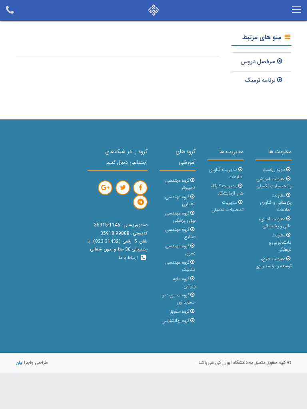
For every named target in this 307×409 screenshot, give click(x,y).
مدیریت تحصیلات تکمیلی (227, 206)
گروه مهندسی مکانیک (180, 266)
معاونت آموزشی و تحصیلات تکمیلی (273, 182)
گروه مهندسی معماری (180, 200)
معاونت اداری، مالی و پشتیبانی (275, 222)
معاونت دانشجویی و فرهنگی (280, 243)
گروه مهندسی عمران (180, 249)
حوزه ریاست (274, 170)
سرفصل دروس (258, 62)
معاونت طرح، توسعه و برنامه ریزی (273, 262)
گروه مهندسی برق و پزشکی (180, 217)
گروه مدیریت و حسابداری (178, 299)
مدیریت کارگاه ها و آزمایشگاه (227, 190)
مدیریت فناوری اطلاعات (226, 173)
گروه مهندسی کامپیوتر (180, 184)
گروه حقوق (179, 312)
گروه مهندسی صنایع (180, 233)
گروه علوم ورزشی (183, 282)
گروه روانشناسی (175, 321)
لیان (19, 363)
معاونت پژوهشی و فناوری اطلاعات (275, 203)
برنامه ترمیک (260, 80)
